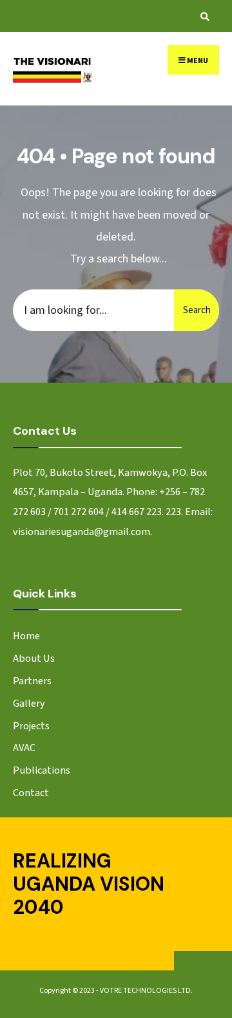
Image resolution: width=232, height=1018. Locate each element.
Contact (31, 792)
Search (197, 310)
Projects (31, 725)
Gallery (29, 703)
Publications (41, 770)
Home (26, 635)
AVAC (24, 747)
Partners (32, 680)
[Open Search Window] (203, 16)
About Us (34, 658)
